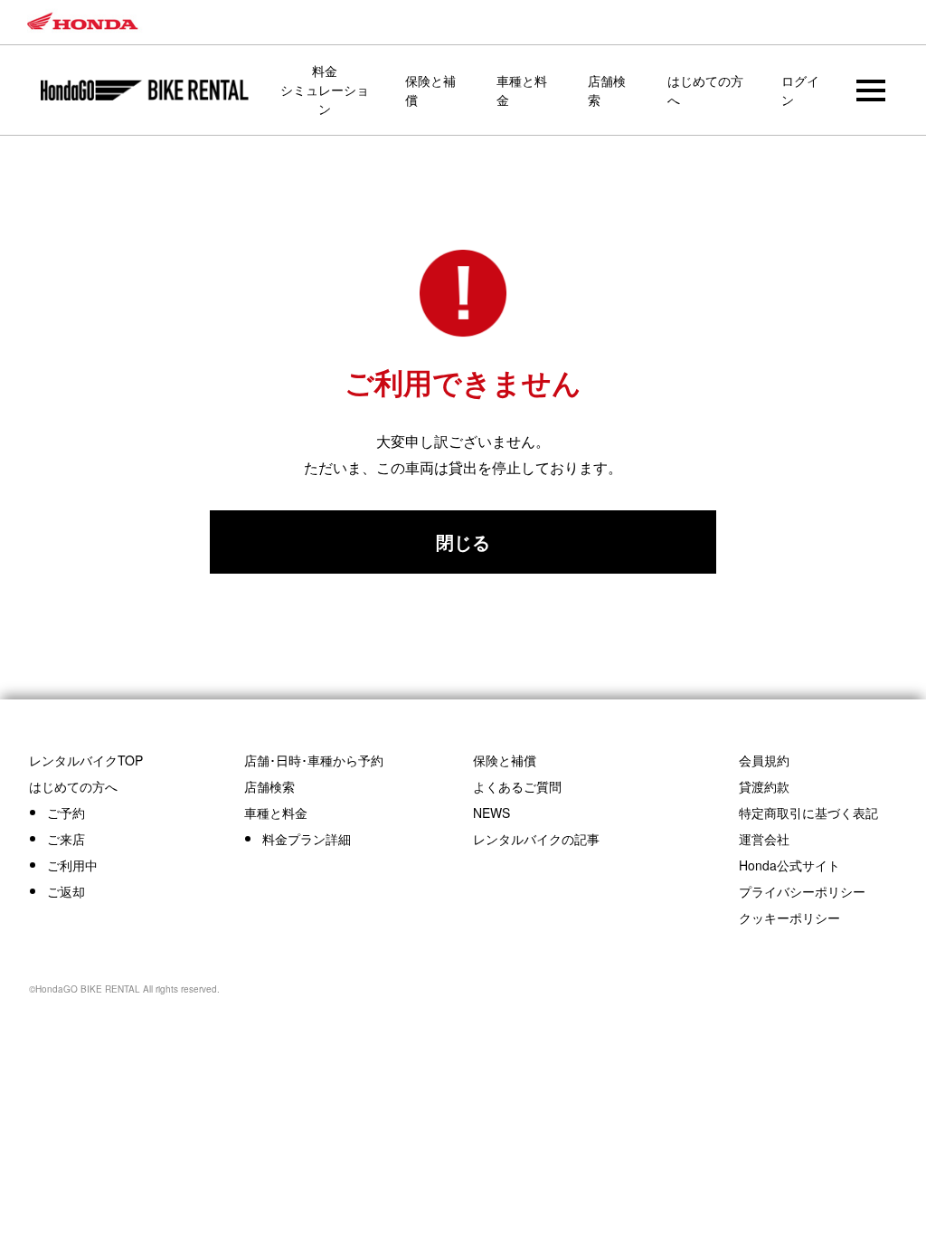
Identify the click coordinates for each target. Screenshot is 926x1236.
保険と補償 (430, 90)
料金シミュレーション (324, 90)
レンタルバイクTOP (86, 760)
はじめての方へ (705, 90)
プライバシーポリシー (802, 891)
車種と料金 (521, 90)
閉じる (463, 541)
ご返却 (66, 891)
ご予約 (66, 812)
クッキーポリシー (789, 917)
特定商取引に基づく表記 (808, 812)
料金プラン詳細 (306, 839)
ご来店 (66, 839)
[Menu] (870, 90)
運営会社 (764, 839)
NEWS (491, 812)
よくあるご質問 (517, 786)
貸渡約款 (764, 786)
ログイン (800, 90)
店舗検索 (607, 90)
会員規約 (764, 760)
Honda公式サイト (789, 865)
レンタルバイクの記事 (536, 839)
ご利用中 (72, 865)
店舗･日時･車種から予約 (313, 760)
